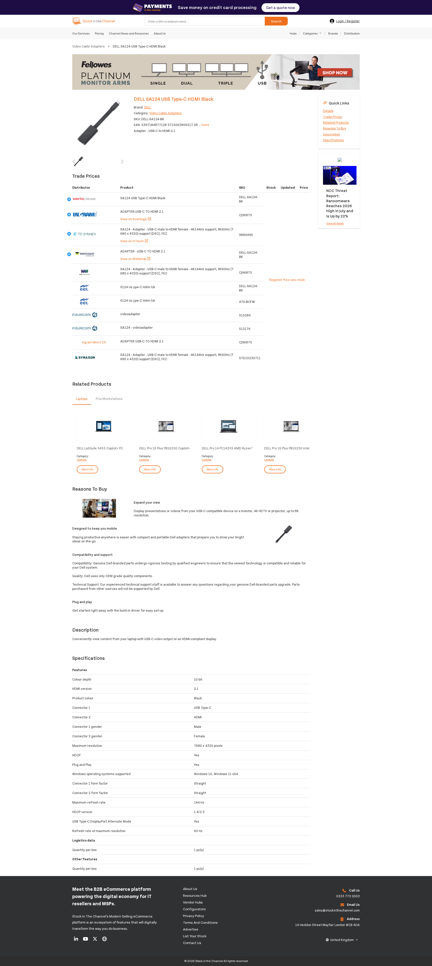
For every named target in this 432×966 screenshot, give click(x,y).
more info (87, 469)
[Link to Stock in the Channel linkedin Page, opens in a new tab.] (76, 941)
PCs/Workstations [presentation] (109, 399)
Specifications (333, 140)
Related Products (336, 122)
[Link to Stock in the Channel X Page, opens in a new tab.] (95, 941)
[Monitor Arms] (216, 72)
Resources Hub (194, 895)
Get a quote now (280, 7)
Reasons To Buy (334, 128)
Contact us (192, 943)
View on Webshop (135, 259)
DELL (147, 107)
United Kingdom (342, 940)
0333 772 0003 (348, 896)
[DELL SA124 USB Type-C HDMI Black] (99, 123)
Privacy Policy (193, 916)
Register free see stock (287, 280)
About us (190, 889)
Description (331, 134)
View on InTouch (134, 241)
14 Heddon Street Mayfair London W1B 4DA (327, 925)
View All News (335, 223)
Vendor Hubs (193, 902)
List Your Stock (194, 936)
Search (276, 21)
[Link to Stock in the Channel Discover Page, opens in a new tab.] (104, 941)
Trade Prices (332, 116)
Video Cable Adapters (88, 46)
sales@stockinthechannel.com (337, 910)
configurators (194, 909)
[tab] (81, 399)
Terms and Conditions (200, 922)
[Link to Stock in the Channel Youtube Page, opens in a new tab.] (86, 941)
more (205, 125)
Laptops (81, 459)
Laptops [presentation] (82, 399)
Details (328, 111)
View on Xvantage (135, 219)
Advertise (190, 929)
